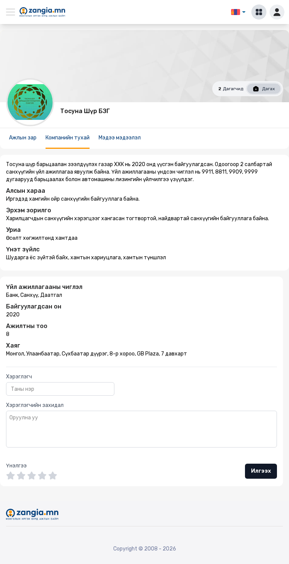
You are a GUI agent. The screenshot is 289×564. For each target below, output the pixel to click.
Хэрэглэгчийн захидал (35, 405)
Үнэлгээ (16, 466)
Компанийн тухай (68, 138)
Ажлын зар (23, 138)
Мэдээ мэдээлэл (120, 138)
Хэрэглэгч (19, 376)
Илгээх (261, 471)
